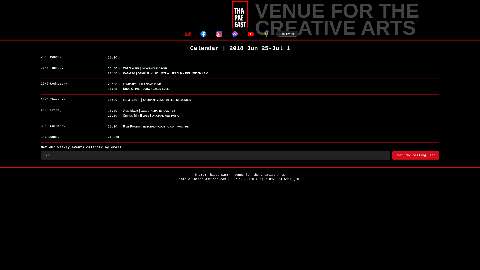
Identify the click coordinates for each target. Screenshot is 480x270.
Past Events (287, 33)
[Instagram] (219, 33)
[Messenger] (235, 33)
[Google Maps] (266, 33)
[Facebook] (203, 33)
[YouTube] (251, 33)
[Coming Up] (188, 33)
